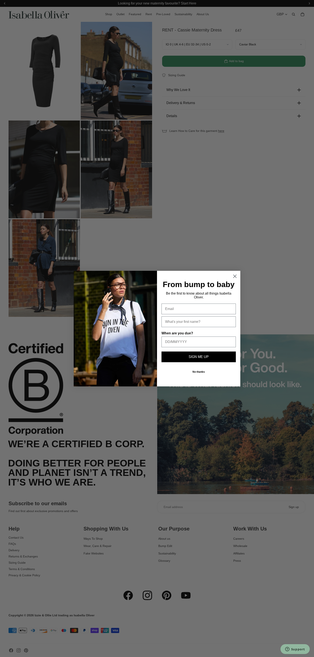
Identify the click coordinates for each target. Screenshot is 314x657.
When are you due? (177, 333)
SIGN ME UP (199, 357)
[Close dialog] (235, 276)
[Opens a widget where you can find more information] (295, 649)
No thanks (198, 371)
